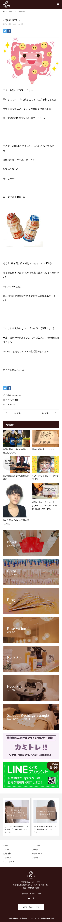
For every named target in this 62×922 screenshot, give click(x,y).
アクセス (36, 857)
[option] (17, 817)
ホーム (6, 845)
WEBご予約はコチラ (31, 907)
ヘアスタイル (9, 861)
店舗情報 (7, 853)
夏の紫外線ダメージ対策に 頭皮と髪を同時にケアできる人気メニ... (16, 829)
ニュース (7, 849)
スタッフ (7, 857)
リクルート (37, 853)
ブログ (35, 849)
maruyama (16, 395)
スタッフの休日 (18, 24)
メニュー (36, 845)
